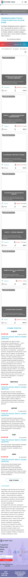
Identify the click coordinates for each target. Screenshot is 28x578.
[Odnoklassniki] (22, 552)
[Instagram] (20, 556)
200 (24, 323)
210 (24, 129)
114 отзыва (23, 203)
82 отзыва (23, 164)
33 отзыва (23, 126)
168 (24, 245)
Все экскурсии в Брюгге (14, 39)
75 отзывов (23, 242)
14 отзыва (23, 87)
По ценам (15, 48)
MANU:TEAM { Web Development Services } (20, 574)
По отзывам (23, 48)
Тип (2, 44)
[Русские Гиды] (8, 2)
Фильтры (16, 44)
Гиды (24, 44)
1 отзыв (24, 281)
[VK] (26, 552)
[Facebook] (15, 552)
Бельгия (2, 14)
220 (24, 206)
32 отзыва (23, 319)
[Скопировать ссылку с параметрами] (25, 52)
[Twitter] (18, 552)
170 (24, 90)
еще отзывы (14, 480)
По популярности (6, 48)
